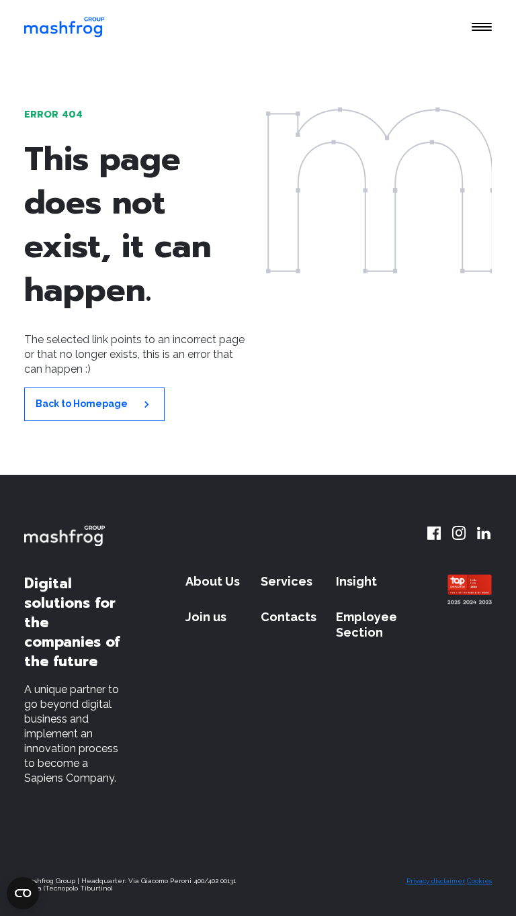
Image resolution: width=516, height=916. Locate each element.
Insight (356, 581)
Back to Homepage (83, 403)
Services (286, 581)
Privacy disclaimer (435, 880)
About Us (212, 581)
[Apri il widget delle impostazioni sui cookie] (23, 893)
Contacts (288, 617)
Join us (205, 617)
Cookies (479, 880)
